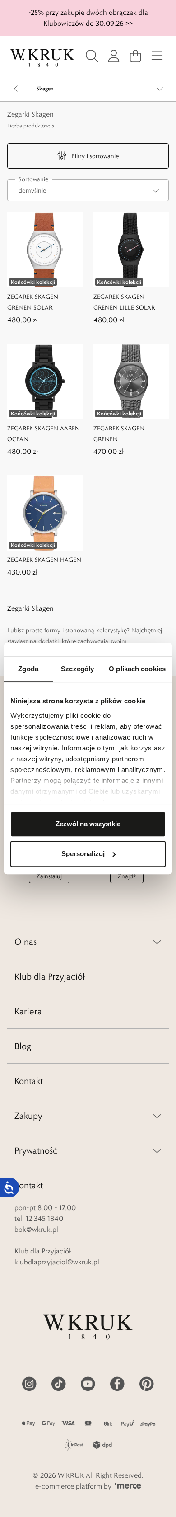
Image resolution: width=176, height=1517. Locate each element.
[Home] (42, 58)
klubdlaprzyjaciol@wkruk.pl (56, 1262)
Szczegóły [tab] (77, 669)
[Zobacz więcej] (159, 88)
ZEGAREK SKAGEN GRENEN (118, 433)
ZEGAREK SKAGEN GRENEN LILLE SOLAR (124, 301)
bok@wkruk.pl (36, 1229)
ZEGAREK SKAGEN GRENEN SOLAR (32, 301)
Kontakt (28, 1080)
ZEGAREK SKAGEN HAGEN (44, 560)
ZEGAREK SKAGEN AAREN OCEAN (43, 433)
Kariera (28, 1011)
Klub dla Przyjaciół (49, 976)
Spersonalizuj (83, 853)
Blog (22, 1046)
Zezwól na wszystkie (88, 824)
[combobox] (88, 190)
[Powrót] (16, 88)
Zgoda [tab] (28, 669)
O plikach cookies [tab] (137, 669)
